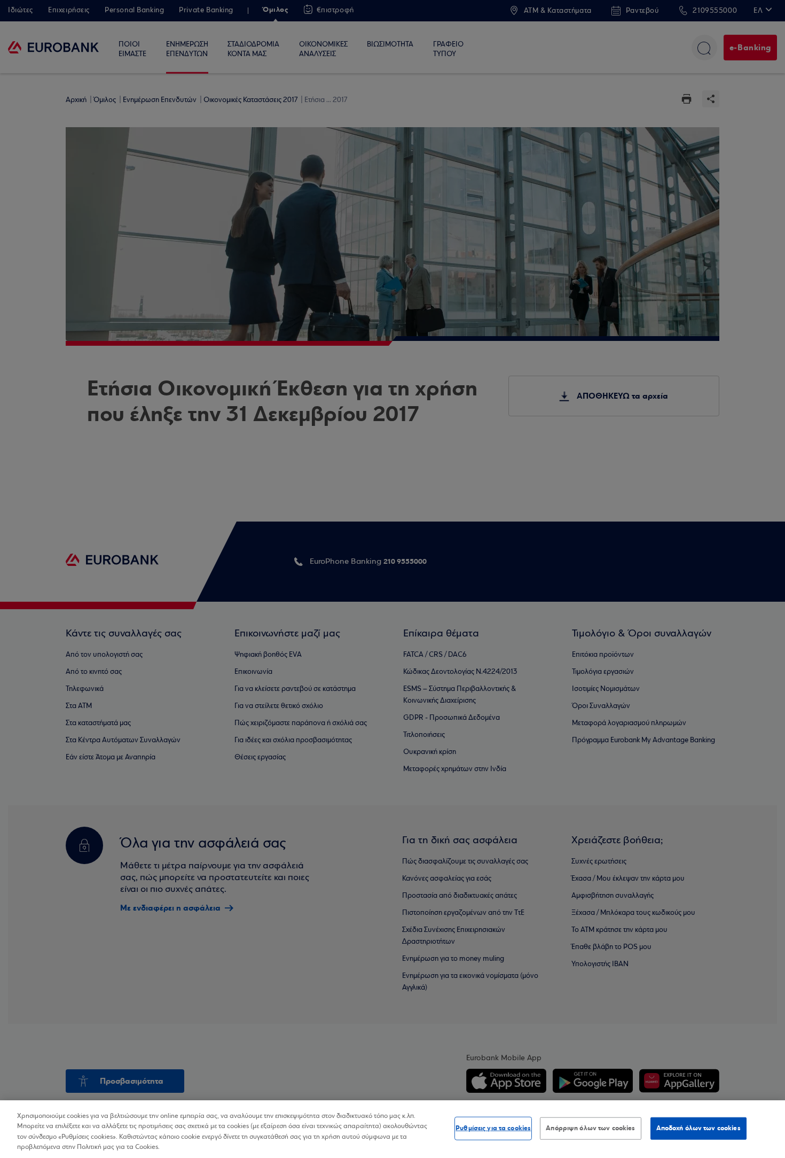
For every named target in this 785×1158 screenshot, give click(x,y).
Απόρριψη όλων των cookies (590, 1128)
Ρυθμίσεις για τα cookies (493, 1128)
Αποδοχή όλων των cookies (698, 1128)
